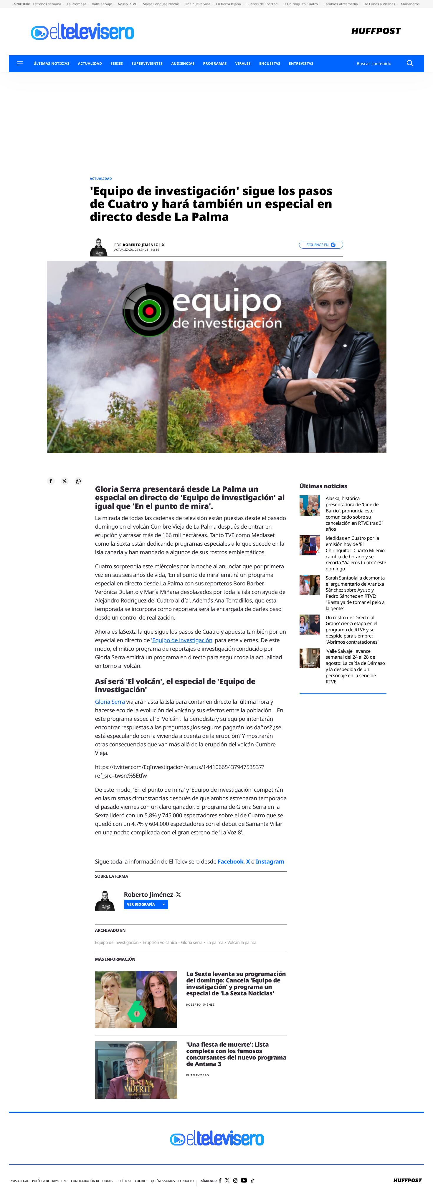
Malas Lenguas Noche (161, 3)
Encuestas (269, 63)
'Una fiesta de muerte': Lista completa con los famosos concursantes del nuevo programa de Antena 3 (236, 1054)
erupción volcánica (160, 942)
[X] (163, 244)
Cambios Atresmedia (341, 3)
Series (116, 63)
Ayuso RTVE (128, 3)
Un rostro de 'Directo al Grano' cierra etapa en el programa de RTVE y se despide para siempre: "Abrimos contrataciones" (352, 630)
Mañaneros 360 (414, 3)
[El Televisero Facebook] (220, 1181)
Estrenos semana (47, 3)
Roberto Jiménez (140, 245)
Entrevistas (301, 63)
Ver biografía (141, 904)
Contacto (186, 1181)
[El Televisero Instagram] (235, 1180)
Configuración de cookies (92, 1181)
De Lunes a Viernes (379, 3)
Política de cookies (132, 1181)
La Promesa (77, 3)
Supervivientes (147, 63)
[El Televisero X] (227, 1180)
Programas (215, 63)
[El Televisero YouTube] (244, 1180)
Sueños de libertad (262, 3)
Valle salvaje (102, 3)
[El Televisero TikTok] (252, 1180)
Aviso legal (20, 1181)
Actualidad (90, 63)
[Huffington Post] (376, 32)
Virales (243, 63)
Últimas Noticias (52, 63)
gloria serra (192, 942)
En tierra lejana (229, 3)
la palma (214, 942)
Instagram (270, 861)
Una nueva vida (198, 3)
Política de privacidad (49, 1181)
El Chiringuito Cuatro (301, 3)
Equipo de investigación (182, 640)
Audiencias (182, 63)
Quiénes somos (163, 1181)
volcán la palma (241, 942)
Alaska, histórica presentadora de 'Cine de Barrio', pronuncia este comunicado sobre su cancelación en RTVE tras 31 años (355, 513)
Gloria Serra (110, 701)
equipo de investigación (117, 942)
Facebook (230, 861)
